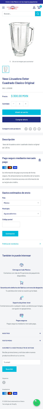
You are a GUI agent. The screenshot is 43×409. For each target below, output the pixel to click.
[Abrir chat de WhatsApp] (36, 402)
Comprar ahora (22, 119)
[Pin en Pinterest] (30, 128)
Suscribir (9, 369)
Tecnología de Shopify (9, 404)
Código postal (7, 219)
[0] (38, 7)
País (3, 198)
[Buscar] (38, 13)
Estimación (10, 233)
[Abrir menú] (3, 8)
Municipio (6, 209)
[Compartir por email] (39, 128)
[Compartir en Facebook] (26, 128)
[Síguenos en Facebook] (4, 382)
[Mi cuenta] (34, 7)
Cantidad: (6, 104)
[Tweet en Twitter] (34, 128)
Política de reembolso (10, 244)
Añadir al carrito (21, 112)
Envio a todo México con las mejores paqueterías (21, 2)
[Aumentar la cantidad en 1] (25, 103)
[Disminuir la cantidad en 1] (13, 103)
